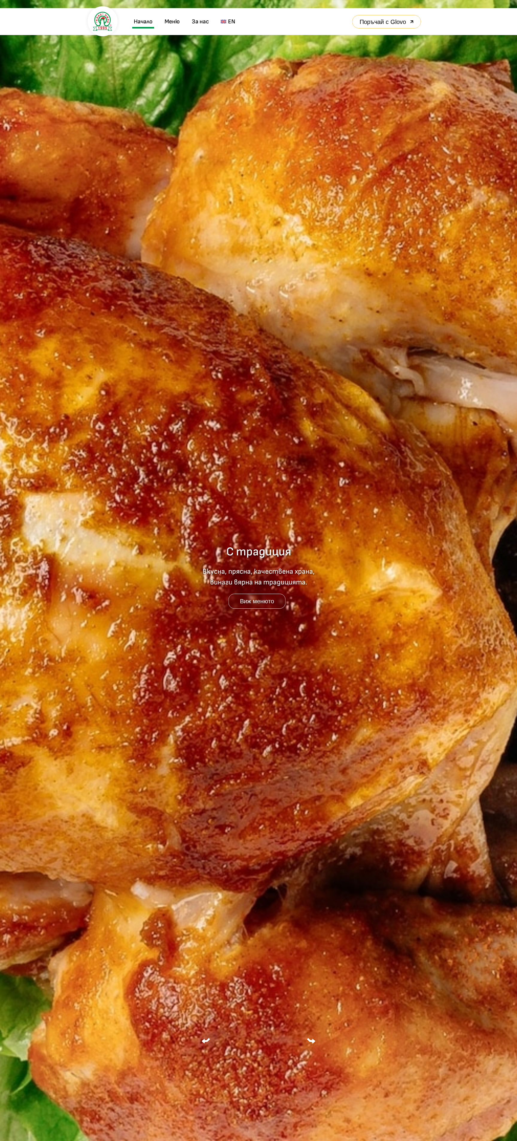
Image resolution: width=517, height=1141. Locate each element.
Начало (143, 21)
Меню (172, 21)
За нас (200, 21)
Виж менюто (257, 601)
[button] (206, 1040)
